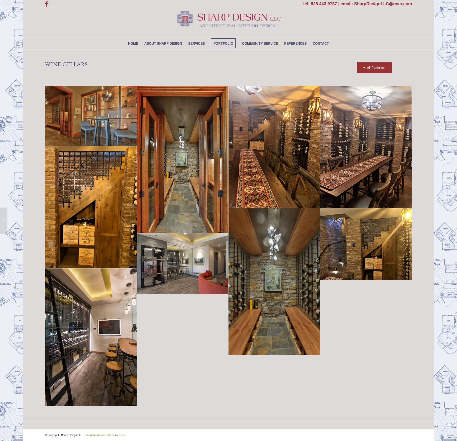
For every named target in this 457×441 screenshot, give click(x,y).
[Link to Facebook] (46, 3)
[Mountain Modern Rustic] (3, 221)
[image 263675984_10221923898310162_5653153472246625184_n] (274, 147)
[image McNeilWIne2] (274, 282)
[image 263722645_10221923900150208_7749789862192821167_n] (366, 147)
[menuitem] (133, 43)
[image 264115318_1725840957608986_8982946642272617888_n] (182, 263)
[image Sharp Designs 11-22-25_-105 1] (182, 159)
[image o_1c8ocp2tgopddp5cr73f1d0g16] (91, 337)
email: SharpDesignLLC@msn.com (376, 3)
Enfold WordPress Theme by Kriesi (105, 435)
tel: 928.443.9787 (320, 3)
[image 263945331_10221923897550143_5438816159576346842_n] (91, 207)
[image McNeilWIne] (91, 116)
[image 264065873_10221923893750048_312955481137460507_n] (366, 244)
